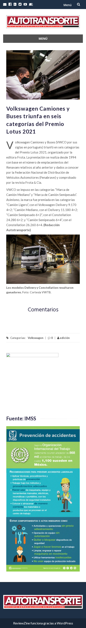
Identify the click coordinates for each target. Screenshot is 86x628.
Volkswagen (35, 338)
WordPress (65, 623)
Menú (67, 5)
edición (64, 338)
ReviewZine (21, 623)
